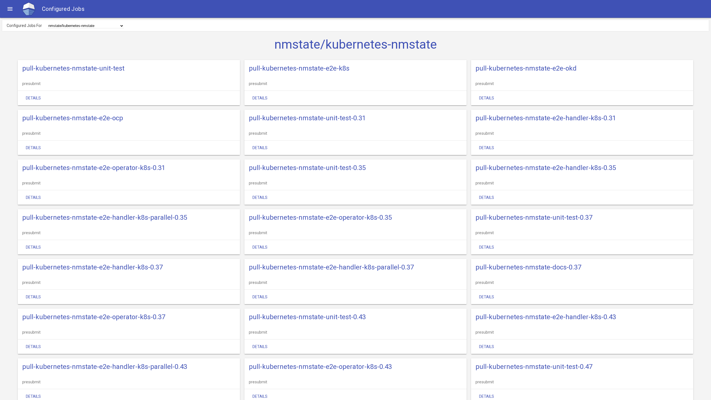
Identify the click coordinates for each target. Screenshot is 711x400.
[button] (10, 9)
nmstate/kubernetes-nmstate (355, 44)
